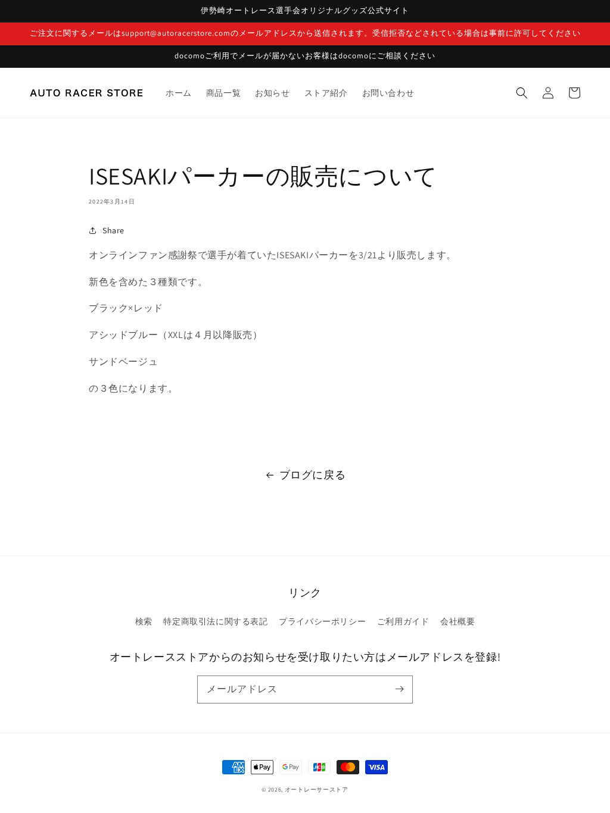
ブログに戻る (312, 474)
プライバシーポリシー (322, 621)
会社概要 (457, 621)
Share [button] (113, 230)
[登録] (399, 689)
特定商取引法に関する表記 (215, 621)
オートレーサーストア (316, 789)
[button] (522, 93)
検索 (143, 621)
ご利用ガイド (403, 621)
